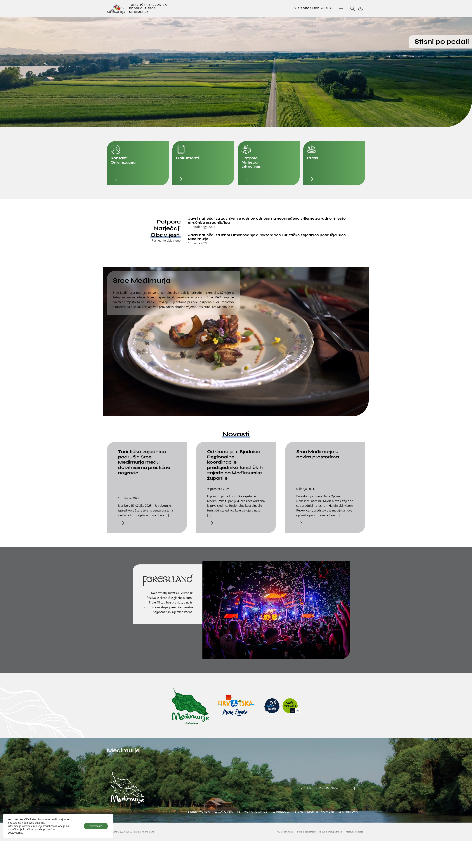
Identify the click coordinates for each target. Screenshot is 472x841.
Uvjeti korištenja (285, 831)
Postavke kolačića (354, 831)
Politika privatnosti (306, 831)
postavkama (15, 832)
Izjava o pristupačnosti (330, 831)
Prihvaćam (95, 826)
